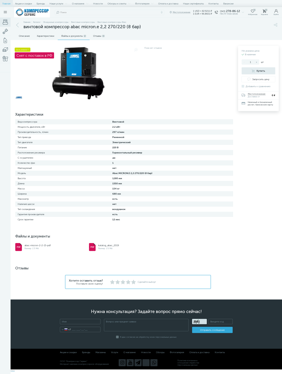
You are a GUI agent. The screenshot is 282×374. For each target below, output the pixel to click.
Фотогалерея (142, 3)
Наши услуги (56, 3)
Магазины (100, 352)
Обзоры (160, 352)
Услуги (114, 352)
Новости (98, 3)
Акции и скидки (23, 3)
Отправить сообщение (212, 330)
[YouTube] (130, 362)
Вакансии (228, 3)
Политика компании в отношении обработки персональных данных (188, 362)
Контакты (213, 3)
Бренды (41, 3)
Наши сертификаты (193, 3)
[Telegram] (138, 362)
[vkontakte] (146, 362)
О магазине (78, 3)
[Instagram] (122, 362)
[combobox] (65, 329)
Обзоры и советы (117, 3)
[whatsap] (153, 362)
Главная (6, 3)
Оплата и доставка (168, 3)
